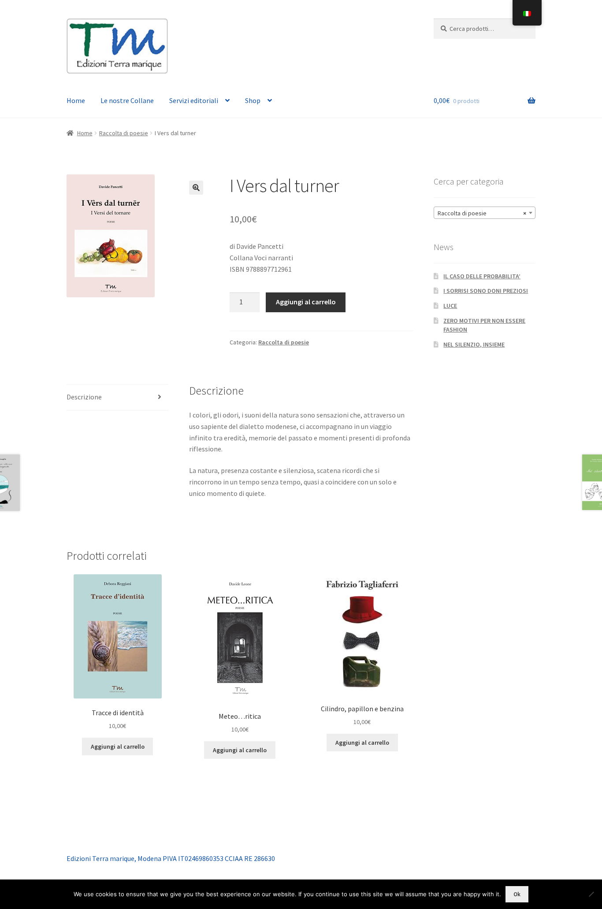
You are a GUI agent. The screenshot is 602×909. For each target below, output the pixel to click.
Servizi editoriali (193, 100)
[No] (591, 894)
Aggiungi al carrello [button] (118, 746)
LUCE (450, 306)
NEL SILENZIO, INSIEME (474, 344)
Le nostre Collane (127, 100)
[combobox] (484, 213)
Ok (516, 894)
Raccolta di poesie (123, 133)
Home (76, 100)
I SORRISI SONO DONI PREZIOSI (485, 291)
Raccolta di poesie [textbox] (482, 213)
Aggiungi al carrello (306, 301)
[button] (196, 188)
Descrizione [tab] (84, 396)
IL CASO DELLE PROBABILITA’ (481, 276)
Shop (252, 100)
